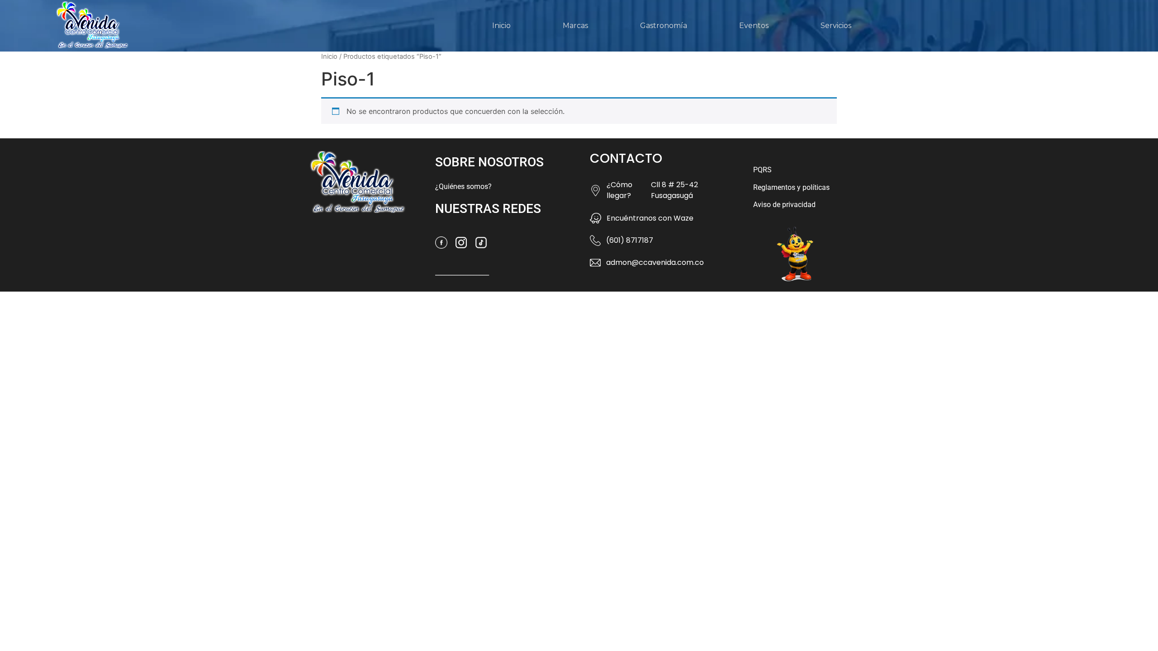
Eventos (754, 25)
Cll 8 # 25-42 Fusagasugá (674, 190)
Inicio (501, 25)
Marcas (575, 25)
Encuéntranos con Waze (650, 218)
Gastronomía (663, 25)
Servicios (836, 25)
